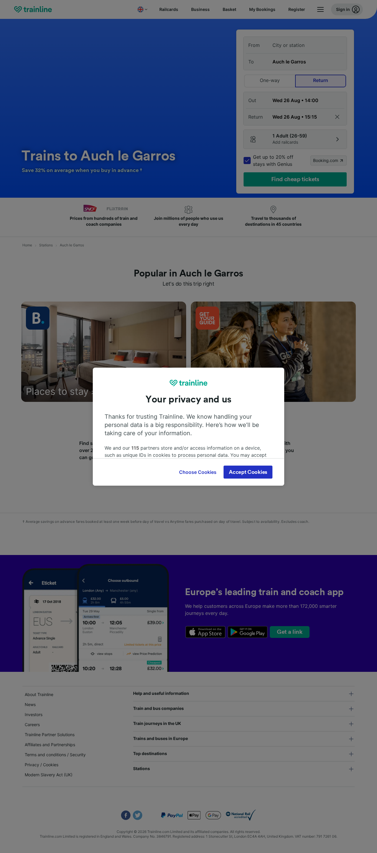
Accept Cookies (248, 472)
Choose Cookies (197, 472)
